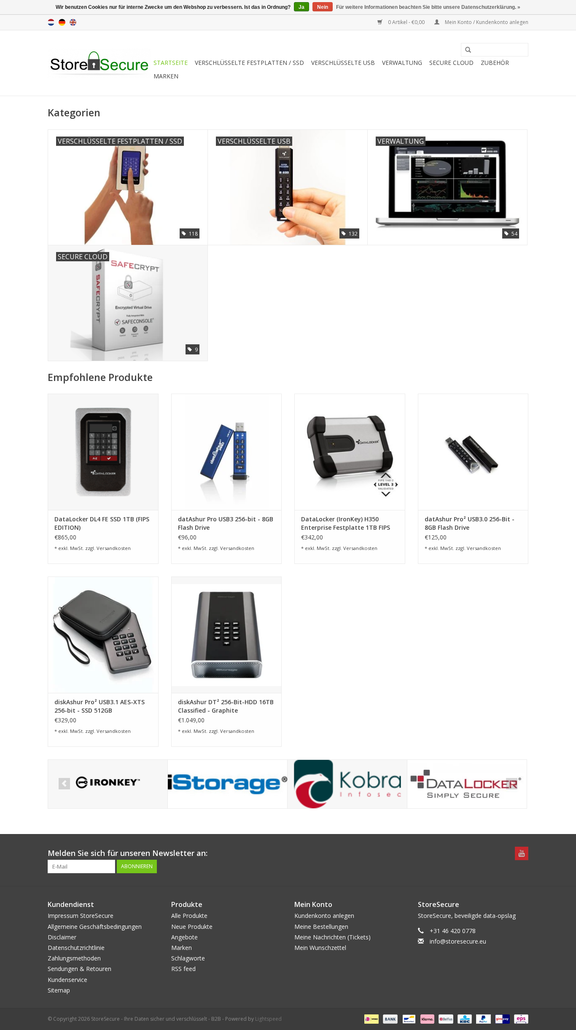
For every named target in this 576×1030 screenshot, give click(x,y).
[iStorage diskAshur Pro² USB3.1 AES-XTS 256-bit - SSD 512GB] (103, 634)
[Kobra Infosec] (347, 784)
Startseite (170, 63)
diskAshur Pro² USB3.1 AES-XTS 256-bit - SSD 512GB (99, 706)
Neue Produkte (192, 927)
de (62, 22)
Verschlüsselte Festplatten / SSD (249, 63)
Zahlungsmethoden (74, 958)
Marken (165, 76)
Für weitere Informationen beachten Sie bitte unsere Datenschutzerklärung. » (428, 7)
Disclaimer (62, 937)
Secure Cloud (451, 63)
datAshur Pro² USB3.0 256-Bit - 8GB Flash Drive (469, 523)
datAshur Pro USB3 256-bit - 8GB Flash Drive (225, 523)
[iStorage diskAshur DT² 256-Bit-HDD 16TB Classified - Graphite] (226, 634)
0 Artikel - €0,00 (406, 22)
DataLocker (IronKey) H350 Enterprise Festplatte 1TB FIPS (345, 523)
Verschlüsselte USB (343, 63)
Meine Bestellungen (321, 927)
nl (51, 22)
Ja (301, 7)
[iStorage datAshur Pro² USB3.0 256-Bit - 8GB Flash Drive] (473, 452)
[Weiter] (511, 783)
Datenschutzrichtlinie (76, 948)
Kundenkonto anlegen (324, 916)
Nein (322, 7)
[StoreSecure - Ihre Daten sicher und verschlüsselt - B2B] (99, 63)
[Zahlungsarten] (370, 1018)
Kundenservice (67, 980)
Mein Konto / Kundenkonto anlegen (486, 22)
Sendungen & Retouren (79, 969)
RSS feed (183, 969)
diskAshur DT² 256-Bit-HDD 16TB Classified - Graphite (226, 706)
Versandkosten (114, 548)
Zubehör (495, 63)
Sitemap (59, 990)
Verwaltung (402, 63)
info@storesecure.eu (458, 941)
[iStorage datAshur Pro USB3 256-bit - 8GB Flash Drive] (226, 452)
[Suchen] (465, 50)
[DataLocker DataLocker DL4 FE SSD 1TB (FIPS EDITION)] (103, 452)
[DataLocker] (467, 784)
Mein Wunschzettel (320, 948)
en (73, 22)
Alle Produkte (189, 916)
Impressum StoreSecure (80, 916)
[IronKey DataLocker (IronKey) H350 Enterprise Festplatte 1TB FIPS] (349, 452)
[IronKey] (107, 784)
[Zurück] (64, 783)
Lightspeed (268, 1018)
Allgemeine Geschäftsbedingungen (95, 927)
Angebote (184, 937)
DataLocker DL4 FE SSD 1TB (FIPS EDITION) (101, 523)
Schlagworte (188, 958)
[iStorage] (227, 784)
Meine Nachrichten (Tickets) (332, 937)
